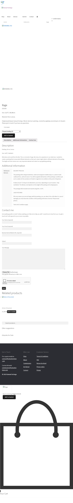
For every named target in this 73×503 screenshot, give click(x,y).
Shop (3, 17)
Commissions (27, 363)
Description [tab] (7, 140)
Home (5, 22)
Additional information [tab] (20, 140)
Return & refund (41, 363)
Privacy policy (41, 367)
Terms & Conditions (42, 356)
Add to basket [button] (12, 311)
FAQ (38, 360)
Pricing (39, 370)
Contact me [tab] (32, 140)
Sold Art (24, 17)
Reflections (26, 22)
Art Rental (26, 367)
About (8, 17)
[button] (2, 2)
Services (15, 17)
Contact (31, 17)
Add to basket (8, 135)
